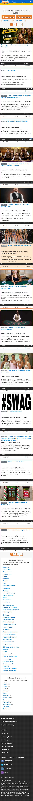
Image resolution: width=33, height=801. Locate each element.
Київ (4, 684)
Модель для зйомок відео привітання (19, 245)
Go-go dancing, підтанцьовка (11, 609)
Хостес (5, 597)
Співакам (6, 615)
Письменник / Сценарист (10, 668)
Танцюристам (8, 605)
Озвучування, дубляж (9, 617)
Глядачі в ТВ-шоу (8, 644)
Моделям (6, 588)
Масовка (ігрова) (7, 639)
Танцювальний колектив (10, 607)
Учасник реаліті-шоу (8, 654)
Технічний (6, 666)
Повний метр (6, 569)
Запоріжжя (6, 697)
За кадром (4, 752)
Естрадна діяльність (8, 619)
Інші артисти (8, 627)
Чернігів (5, 695)
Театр (4, 583)
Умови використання (7, 718)
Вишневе (6, 706)
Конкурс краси (7, 599)
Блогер (5, 651)
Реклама (5, 580)
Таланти (14, 2)
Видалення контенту (7, 725)
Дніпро (5, 693)
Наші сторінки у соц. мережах (13, 757)
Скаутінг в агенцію (8, 595)
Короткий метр (7, 574)
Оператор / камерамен (15, 411)
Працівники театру (8, 661)
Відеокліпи (6, 578)
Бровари (5, 709)
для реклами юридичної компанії (18, 121)
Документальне (7, 571)
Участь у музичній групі (9, 624)
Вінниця (5, 700)
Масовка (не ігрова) (8, 641)
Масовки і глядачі (10, 637)
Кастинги (23, 2)
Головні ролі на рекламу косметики (19, 530)
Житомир (6, 702)
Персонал (7, 659)
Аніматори (6, 629)
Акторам (6, 567)
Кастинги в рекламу (7, 743)
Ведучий (5, 649)
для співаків (6, 20)
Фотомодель (11, 70)
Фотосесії (5, 590)
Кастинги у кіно (6, 740)
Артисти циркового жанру (10, 631)
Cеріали (5, 576)
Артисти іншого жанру (9, 634)
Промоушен (6, 602)
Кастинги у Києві (6, 737)
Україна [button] (3, 730)
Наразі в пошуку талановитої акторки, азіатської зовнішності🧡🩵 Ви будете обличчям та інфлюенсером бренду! (16, 438)
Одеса (5, 686)
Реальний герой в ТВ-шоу (10, 656)
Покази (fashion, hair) (9, 593)
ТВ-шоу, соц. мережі (11, 647)
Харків (5, 691)
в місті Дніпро (18, 20)
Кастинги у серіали (7, 746)
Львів (4, 688)
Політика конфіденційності (9, 721)
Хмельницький (7, 704)
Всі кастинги (5, 733)
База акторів (5, 749)
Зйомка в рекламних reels (15, 461)
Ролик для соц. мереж (9, 585)
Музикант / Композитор (9, 670)
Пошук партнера (7, 612)
